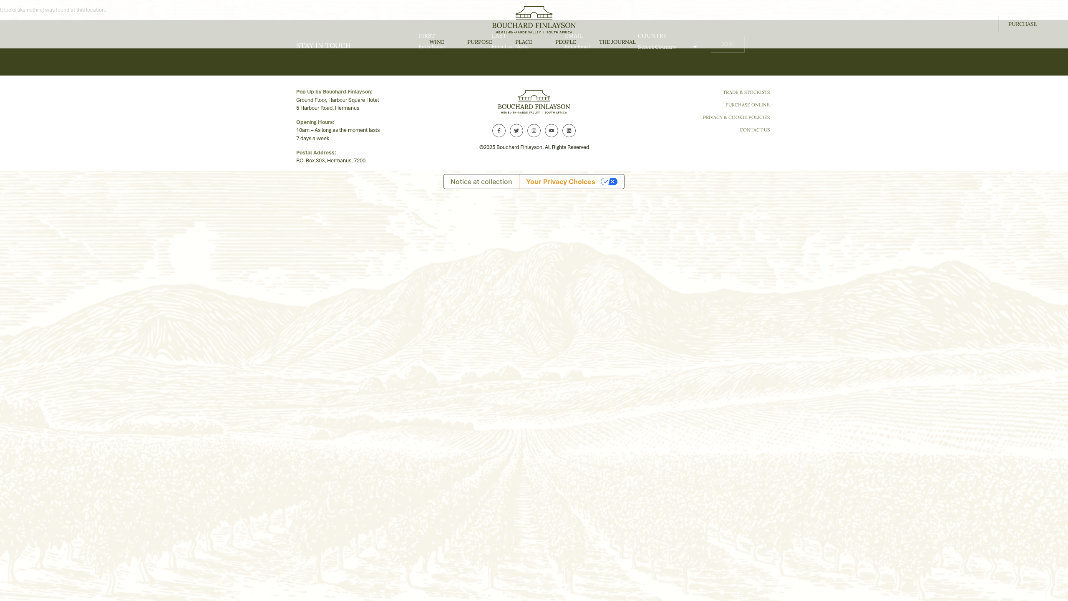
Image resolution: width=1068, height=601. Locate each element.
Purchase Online (747, 105)
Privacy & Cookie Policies (736, 117)
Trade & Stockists (746, 92)
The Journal (617, 41)
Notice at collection (481, 181)
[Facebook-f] (499, 130)
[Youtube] (551, 130)
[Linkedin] (569, 130)
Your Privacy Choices (560, 181)
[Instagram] (534, 130)
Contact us (755, 130)
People (565, 41)
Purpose (479, 41)
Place (523, 41)
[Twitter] (516, 130)
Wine (436, 41)
